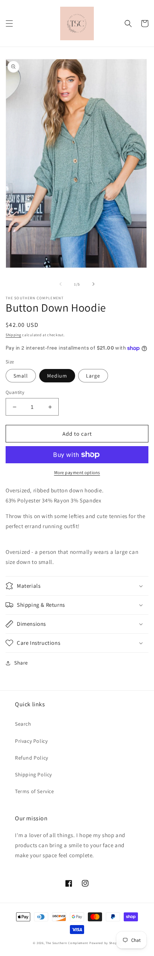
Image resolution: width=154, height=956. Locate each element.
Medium (57, 375)
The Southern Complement (67, 943)
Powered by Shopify (105, 943)
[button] (9, 23)
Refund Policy (31, 757)
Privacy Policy (31, 741)
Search (23, 723)
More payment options (77, 472)
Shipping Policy (33, 774)
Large (93, 375)
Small (20, 375)
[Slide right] (93, 284)
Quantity (15, 392)
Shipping (13, 334)
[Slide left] (60, 284)
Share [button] (21, 662)
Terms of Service (34, 791)
